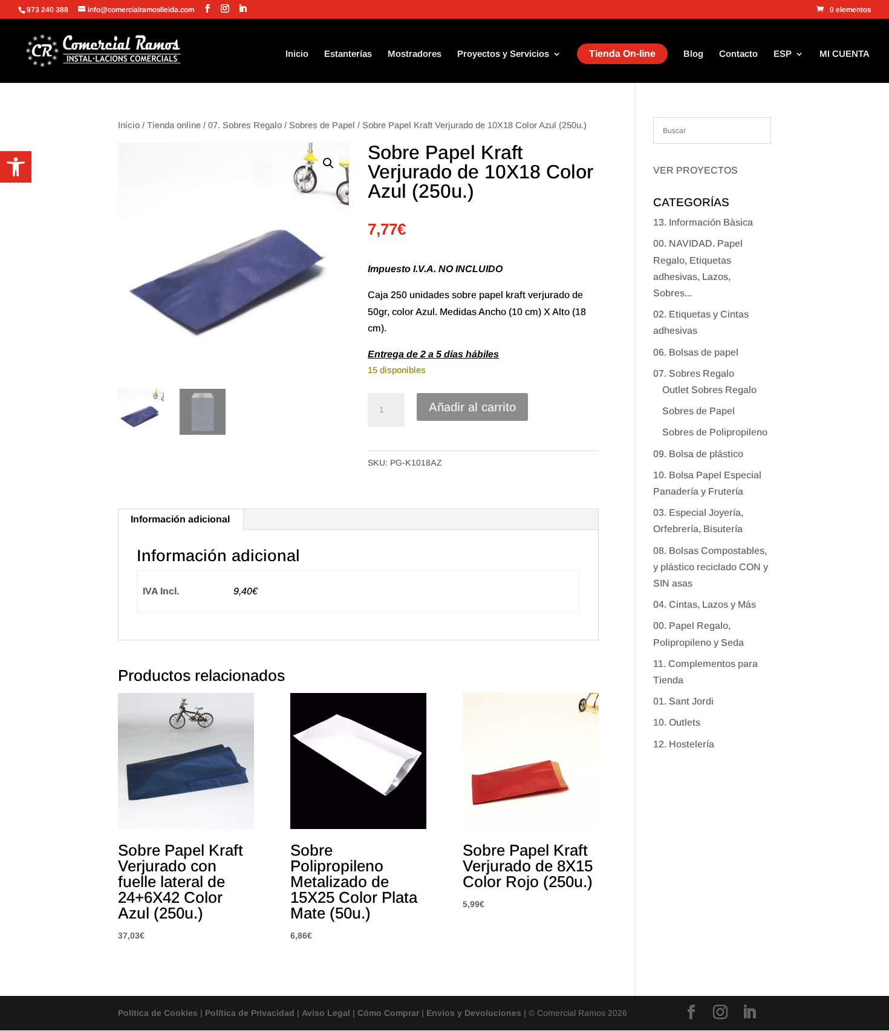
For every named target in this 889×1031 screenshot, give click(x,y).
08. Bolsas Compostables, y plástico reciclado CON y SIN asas (710, 566)
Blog (693, 54)
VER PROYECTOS (695, 170)
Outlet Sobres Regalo (709, 390)
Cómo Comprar (388, 1013)
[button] (15, 167)
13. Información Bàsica (703, 222)
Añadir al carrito (472, 407)
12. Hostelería (683, 744)
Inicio (296, 54)
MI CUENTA (844, 54)
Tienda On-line (622, 53)
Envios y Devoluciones (473, 1013)
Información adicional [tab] (180, 519)
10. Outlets (676, 722)
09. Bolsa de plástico (698, 454)
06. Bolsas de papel (695, 352)
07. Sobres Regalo (245, 125)
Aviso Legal (326, 1013)
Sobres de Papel (322, 125)
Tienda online (174, 125)
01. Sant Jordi (683, 701)
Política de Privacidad (250, 1013)
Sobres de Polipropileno (714, 432)
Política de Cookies (158, 1013)
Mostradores (414, 54)
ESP (782, 54)
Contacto (738, 54)
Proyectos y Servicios (503, 54)
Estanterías (348, 54)
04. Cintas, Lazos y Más (704, 604)
